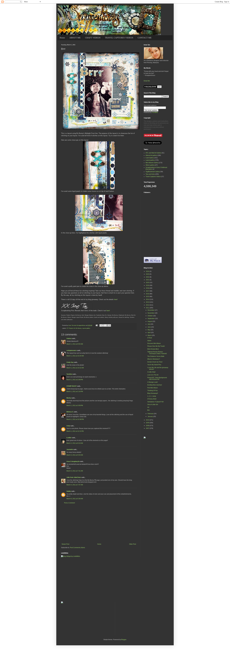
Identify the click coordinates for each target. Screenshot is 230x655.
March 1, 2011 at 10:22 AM (75, 368)
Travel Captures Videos (153, 176)
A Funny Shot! (151, 399)
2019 (148, 285)
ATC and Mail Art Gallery (153, 153)
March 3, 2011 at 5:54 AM (74, 455)
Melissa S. (69, 412)
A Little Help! (151, 372)
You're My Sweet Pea (154, 365)
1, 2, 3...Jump (151, 396)
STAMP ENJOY (71, 386)
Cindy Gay (70, 362)
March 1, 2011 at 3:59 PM (74, 405)
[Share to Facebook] (107, 325)
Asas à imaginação (73, 461)
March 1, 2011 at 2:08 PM (74, 379)
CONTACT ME (145, 37)
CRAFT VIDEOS (93, 37)
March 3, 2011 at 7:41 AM (74, 471)
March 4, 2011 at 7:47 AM (74, 485)
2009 (148, 423)
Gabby (68, 491)
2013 (148, 302)
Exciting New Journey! (154, 385)
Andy (68, 426)
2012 (148, 305)
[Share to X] (105, 325)
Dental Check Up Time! (154, 362)
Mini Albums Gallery (152, 163)
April (149, 332)
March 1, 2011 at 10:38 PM (75, 419)
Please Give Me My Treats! (156, 346)
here (115, 299)
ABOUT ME (75, 37)
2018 (148, 288)
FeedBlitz (155, 112)
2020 (148, 282)
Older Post (132, 544)
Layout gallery (86, 328)
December (151, 310)
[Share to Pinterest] (110, 325)
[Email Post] (96, 325)
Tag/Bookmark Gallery (153, 171)
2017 (148, 291)
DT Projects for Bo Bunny (74, 328)
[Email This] (100, 325)
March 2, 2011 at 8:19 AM (74, 443)
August (150, 321)
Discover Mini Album (154, 343)
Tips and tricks (150, 174)
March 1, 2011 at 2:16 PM (74, 391)
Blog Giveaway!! (152, 393)
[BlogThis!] (103, 325)
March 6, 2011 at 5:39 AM (74, 499)
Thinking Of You (152, 390)
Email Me (147, 81)
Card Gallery (150, 158)
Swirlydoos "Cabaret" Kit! (155, 402)
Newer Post (65, 544)
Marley (68, 398)
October (150, 316)
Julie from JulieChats (73, 477)
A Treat (149, 338)
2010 (148, 420)
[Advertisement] (99, 523)
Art (148, 407)
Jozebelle (69, 449)
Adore (149, 340)
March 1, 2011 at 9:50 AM (74, 344)
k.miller (69, 438)
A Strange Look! (152, 382)
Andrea (69, 338)
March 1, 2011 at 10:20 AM (75, 356)
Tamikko (69, 374)
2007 (148, 428)
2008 (148, 425)
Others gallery (150, 165)
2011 (148, 308)
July (149, 324)
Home (62, 37)
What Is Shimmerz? (153, 359)
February (151, 413)
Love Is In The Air (152, 375)
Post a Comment (69, 503)
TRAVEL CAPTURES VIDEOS (119, 37)
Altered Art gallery (151, 155)
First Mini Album (152, 388)
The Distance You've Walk (155, 356)
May (149, 330)
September (151, 318)
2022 (148, 277)
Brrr (148, 410)
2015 (148, 296)
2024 (148, 271)
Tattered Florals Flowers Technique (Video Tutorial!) (157, 352)
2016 (148, 294)
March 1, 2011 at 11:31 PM (75, 431)
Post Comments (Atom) (77, 547)
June (149, 327)
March (150, 335)
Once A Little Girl (152, 404)
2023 (148, 274)
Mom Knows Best (153, 349)
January (150, 416)
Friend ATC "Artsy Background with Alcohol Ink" (157, 378)
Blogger (123, 639)
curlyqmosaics (71, 350)
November (151, 313)
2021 (148, 280)
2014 (148, 299)
